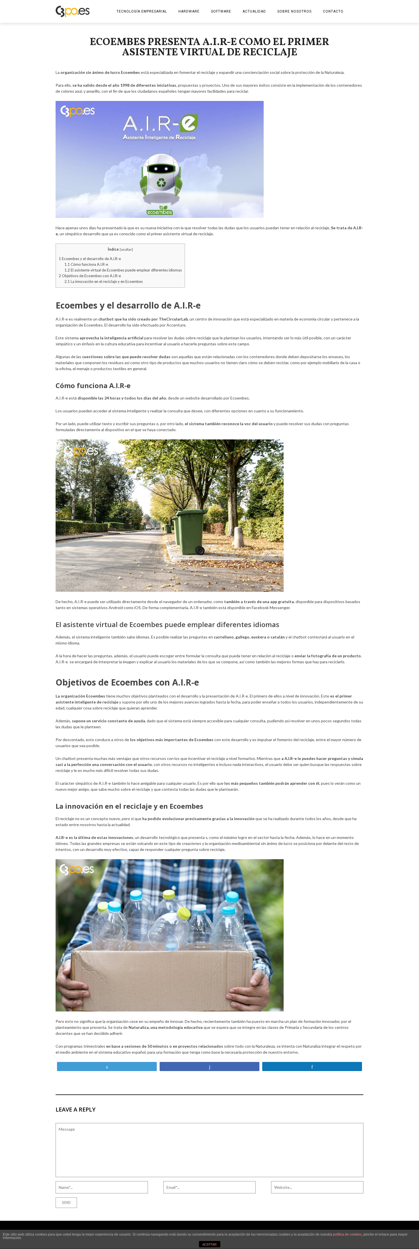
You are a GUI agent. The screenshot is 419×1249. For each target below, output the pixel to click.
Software (221, 11)
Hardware (189, 11)
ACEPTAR (209, 1244)
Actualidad (254, 11)
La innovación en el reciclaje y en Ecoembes (103, 281)
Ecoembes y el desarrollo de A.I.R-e (90, 258)
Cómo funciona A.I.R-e (86, 264)
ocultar (126, 249)
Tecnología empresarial (142, 11)
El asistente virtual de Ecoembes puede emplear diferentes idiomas (123, 270)
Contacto (333, 11)
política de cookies (347, 1234)
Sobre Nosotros (294, 11)
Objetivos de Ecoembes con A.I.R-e (90, 275)
